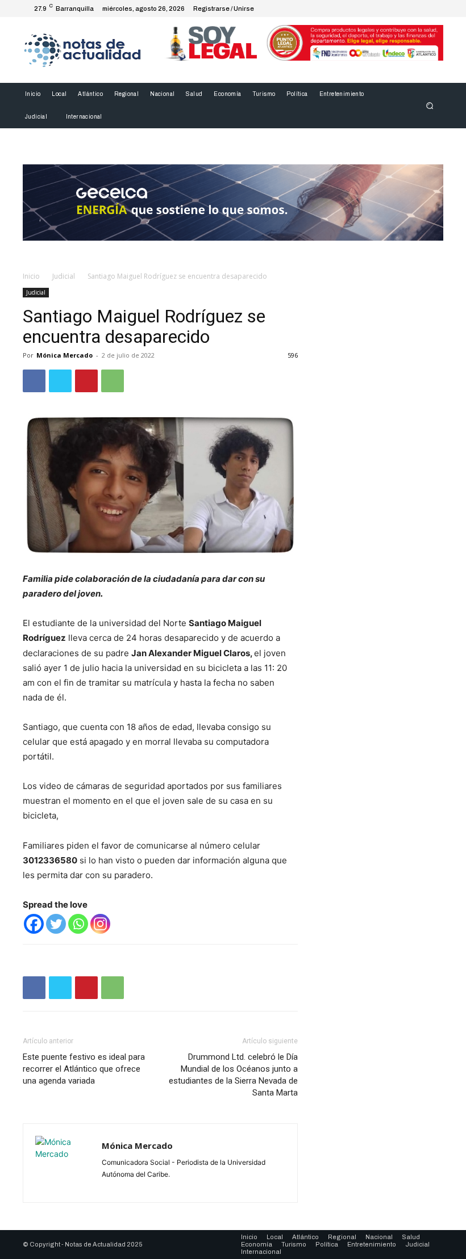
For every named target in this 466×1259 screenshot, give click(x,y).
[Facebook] (379, 8)
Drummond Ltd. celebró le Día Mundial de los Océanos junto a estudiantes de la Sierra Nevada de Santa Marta (233, 1075)
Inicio (31, 276)
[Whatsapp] (78, 924)
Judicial (63, 276)
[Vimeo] (420, 8)
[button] (430, 106)
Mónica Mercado (64, 355)
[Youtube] (434, 8)
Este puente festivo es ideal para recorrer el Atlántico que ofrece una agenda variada (84, 1069)
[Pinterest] (86, 381)
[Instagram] (393, 8)
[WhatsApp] (112, 381)
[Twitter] (407, 8)
